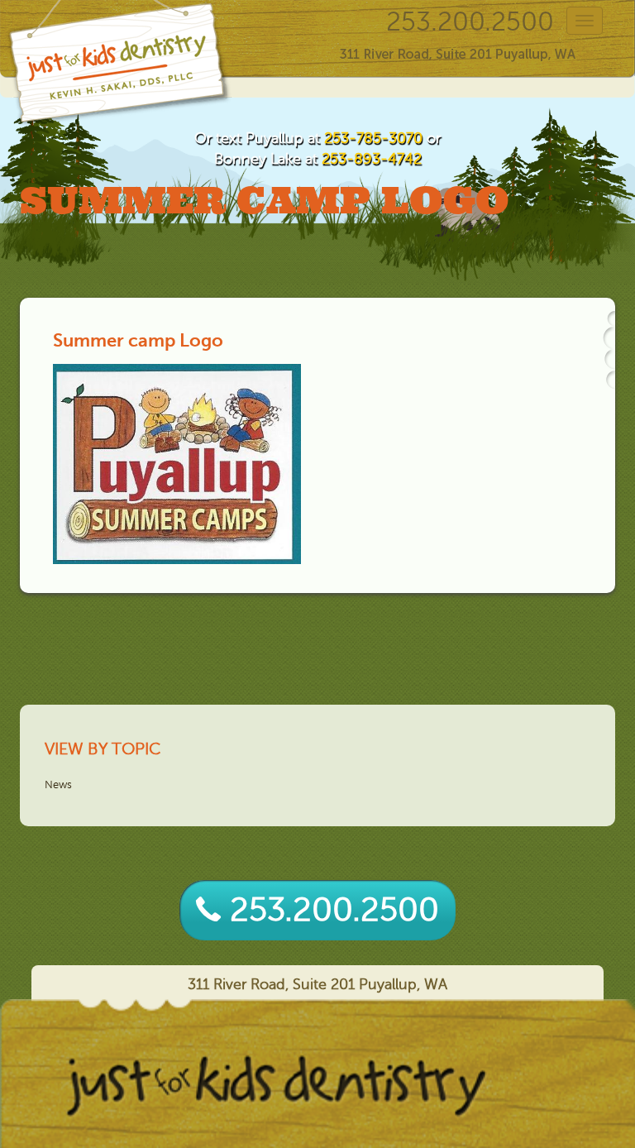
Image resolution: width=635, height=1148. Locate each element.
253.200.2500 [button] (330, 910)
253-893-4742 (372, 159)
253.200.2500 (470, 21)
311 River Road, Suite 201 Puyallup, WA (317, 984)
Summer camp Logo (138, 340)
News (58, 785)
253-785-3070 (373, 138)
